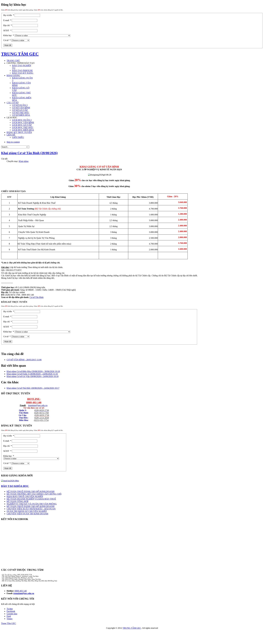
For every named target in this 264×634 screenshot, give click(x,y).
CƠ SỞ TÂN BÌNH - (24, 360)
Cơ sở (7, 40)
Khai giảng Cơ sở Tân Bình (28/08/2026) (29, 153)
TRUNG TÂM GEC (132, 628)
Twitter (10, 609)
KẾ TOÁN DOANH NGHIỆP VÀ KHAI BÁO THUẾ (31, 499)
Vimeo (9, 618)
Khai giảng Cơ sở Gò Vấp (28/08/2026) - (32, 376)
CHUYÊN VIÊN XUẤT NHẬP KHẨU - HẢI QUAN (31, 509)
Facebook (11, 611)
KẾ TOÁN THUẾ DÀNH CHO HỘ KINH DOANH (30, 491)
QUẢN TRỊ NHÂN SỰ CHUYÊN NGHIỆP (27, 511)
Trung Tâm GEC (8, 623)
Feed (9, 616)
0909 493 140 (33, 402)
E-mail (7, 20)
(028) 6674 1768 (41, 413)
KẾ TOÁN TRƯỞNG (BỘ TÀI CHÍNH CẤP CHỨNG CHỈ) (34, 494)
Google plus (12, 614)
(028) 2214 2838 (41, 418)
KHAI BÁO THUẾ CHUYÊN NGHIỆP (25, 496)
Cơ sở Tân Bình (36, 297)
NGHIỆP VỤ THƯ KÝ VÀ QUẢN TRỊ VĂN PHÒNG (32, 504)
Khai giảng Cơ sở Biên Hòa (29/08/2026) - (33, 371)
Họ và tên (8, 15)
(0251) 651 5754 (41, 420)
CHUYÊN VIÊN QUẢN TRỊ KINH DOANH (27, 514)
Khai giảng (23, 161)
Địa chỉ (7, 25)
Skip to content (13, 142)
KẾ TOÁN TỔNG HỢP (17, 501)
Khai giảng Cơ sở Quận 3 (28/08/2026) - (32, 374)
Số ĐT (7, 30)
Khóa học (8, 35)
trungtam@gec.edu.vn (37, 405)
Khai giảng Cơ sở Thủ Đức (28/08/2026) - (33, 388)
